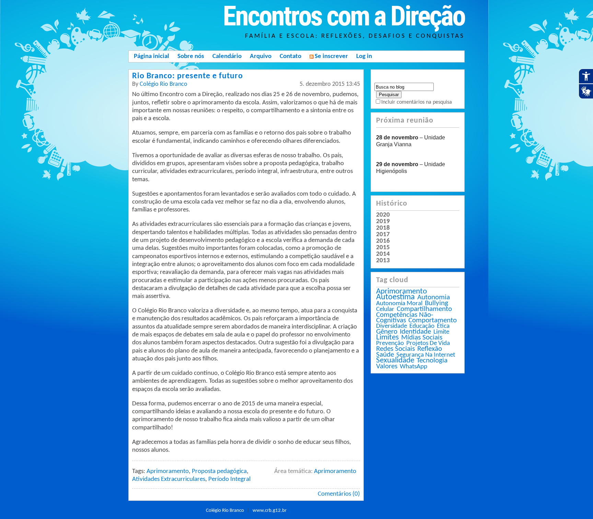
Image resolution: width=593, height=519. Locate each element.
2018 (383, 228)
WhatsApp (413, 367)
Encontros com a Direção (344, 16)
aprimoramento (401, 292)
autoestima (395, 297)
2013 (383, 261)
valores (386, 366)
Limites (387, 338)
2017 (383, 235)
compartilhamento (424, 309)
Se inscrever (331, 56)
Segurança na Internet (425, 355)
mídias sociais (421, 337)
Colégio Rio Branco (163, 84)
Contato (290, 56)
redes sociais (395, 349)
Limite (441, 332)
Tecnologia (432, 360)
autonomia (433, 297)
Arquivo (260, 56)
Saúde (385, 354)
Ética (443, 326)
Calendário (227, 56)
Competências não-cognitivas (404, 317)
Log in (364, 56)
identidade (415, 331)
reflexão (429, 349)
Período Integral (229, 479)
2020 (383, 215)
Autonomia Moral (399, 303)
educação (421, 326)
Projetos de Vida (428, 343)
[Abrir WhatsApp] (576, 501)
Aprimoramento (335, 471)
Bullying (436, 303)
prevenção (390, 343)
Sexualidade (395, 361)
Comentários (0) (339, 494)
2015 (383, 248)
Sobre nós (190, 56)
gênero (386, 331)
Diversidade (391, 326)
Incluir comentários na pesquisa (416, 102)
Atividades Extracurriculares (168, 479)
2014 (383, 254)
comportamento (432, 320)
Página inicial (151, 56)
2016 (383, 241)
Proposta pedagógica (219, 471)
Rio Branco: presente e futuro (187, 76)
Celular (385, 309)
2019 (383, 221)
